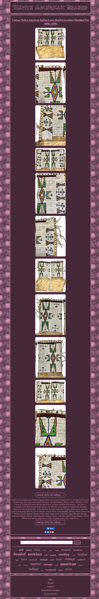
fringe (26, 565)
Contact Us (50, 586)
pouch (29, 550)
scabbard (81, 560)
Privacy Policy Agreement (51, 590)
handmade (51, 569)
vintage (69, 559)
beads (59, 559)
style (21, 549)
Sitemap (50, 583)
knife (19, 565)
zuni (52, 559)
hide (17, 560)
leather (82, 554)
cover (73, 555)
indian (33, 569)
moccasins (33, 559)
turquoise (66, 549)
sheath (60, 570)
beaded (19, 554)
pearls (53, 555)
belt (45, 550)
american (68, 564)
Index (50, 579)
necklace (35, 554)
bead (24, 559)
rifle (46, 555)
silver (68, 569)
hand (56, 565)
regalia (57, 550)
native (36, 563)
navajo (48, 564)
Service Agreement (50, 593)
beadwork (78, 550)
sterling (64, 554)
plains (50, 550)
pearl (81, 565)
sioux (37, 549)
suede (42, 570)
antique (44, 559)
